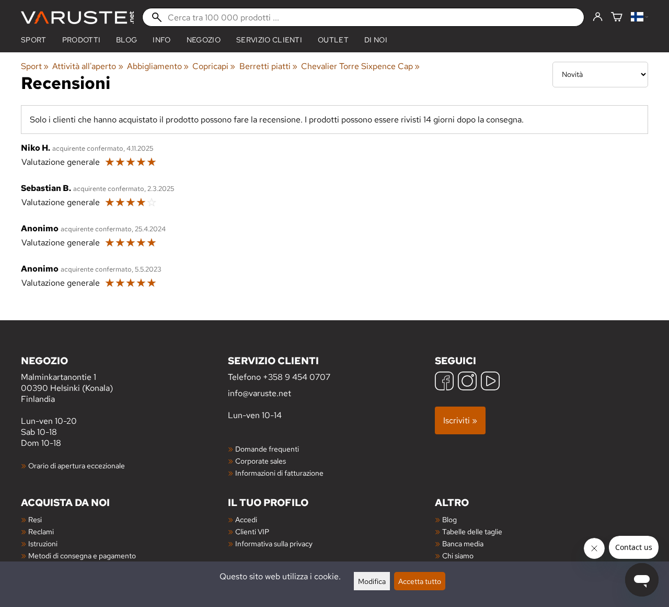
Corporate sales (260, 461)
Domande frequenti (267, 449)
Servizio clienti (269, 39)
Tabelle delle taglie (472, 531)
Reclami (41, 531)
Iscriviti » (460, 420)
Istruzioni (42, 543)
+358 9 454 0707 (296, 377)
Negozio (204, 39)
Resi (35, 519)
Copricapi (213, 66)
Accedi (246, 519)
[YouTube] (490, 382)
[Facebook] (444, 382)
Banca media (462, 543)
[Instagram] (467, 382)
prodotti (81, 39)
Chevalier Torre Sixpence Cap (360, 66)
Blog (449, 519)
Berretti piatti (268, 66)
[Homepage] (77, 17)
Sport (34, 39)
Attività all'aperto (87, 66)
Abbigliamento (158, 66)
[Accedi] (598, 17)
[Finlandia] (639, 17)
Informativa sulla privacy (274, 543)
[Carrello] (616, 17)
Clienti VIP (252, 531)
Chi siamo (458, 555)
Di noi (375, 39)
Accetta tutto (419, 581)
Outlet (333, 39)
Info (161, 39)
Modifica (372, 581)
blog (126, 39)
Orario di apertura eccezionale (76, 465)
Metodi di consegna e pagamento (82, 555)
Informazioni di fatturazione (279, 473)
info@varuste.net (259, 393)
